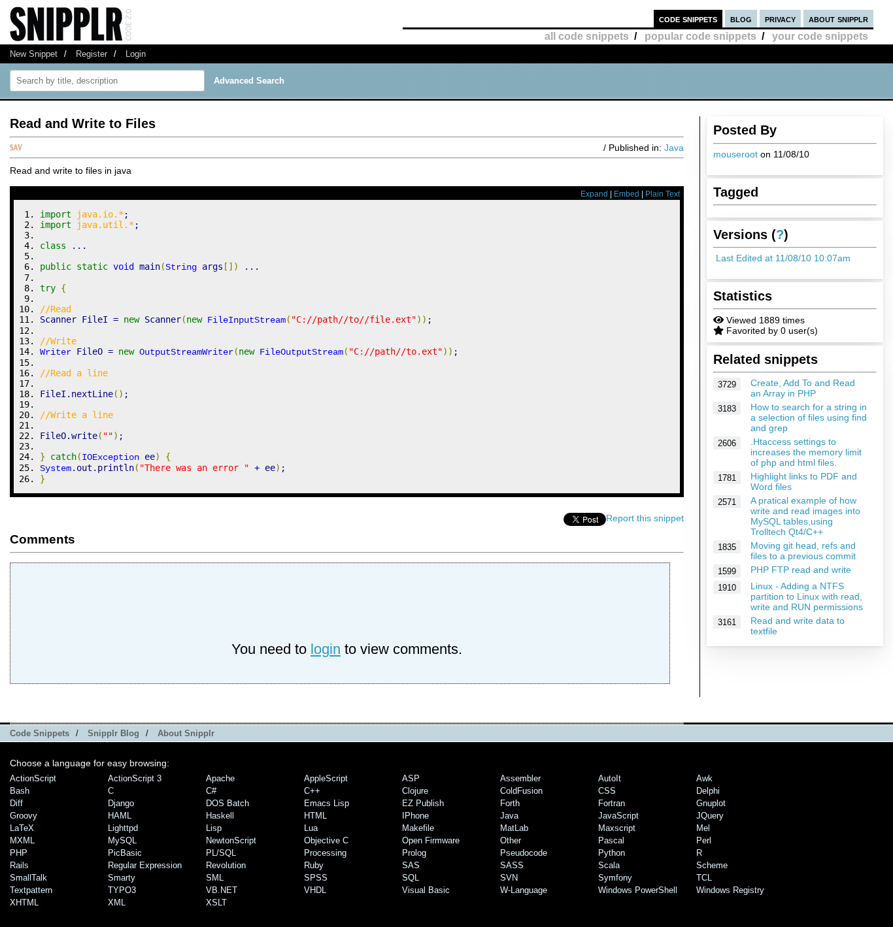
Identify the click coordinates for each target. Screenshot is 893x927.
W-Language (523, 890)
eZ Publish (423, 803)
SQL (410, 878)
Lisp (214, 828)
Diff (16, 803)
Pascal (611, 840)
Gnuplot (711, 803)
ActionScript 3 (134, 778)
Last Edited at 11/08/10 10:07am (783, 258)
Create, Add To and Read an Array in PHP (802, 388)
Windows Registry (730, 890)
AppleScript (326, 778)
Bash (19, 791)
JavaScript (618, 816)
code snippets (688, 18)
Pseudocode (523, 853)
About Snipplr (186, 733)
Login (136, 54)
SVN (509, 878)
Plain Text (662, 194)
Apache (220, 778)
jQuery (710, 816)
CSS (607, 791)
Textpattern (31, 890)
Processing (325, 853)
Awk (704, 778)
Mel (703, 828)
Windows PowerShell (637, 890)
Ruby (314, 865)
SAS (411, 865)
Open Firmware (431, 840)
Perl (703, 840)
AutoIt (609, 778)
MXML (22, 840)
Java (674, 147)
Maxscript (616, 828)
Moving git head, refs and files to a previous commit (803, 550)
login (326, 649)
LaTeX (22, 828)
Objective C (326, 840)
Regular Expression (145, 865)
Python (611, 853)
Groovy (23, 816)
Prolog (414, 853)
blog (741, 18)
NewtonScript (231, 840)
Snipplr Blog (113, 733)
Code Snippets (39, 733)
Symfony (615, 878)
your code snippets (820, 36)
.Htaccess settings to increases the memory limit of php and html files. (806, 452)
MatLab (514, 828)
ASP (411, 778)
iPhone (415, 816)
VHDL (315, 890)
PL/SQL (221, 853)
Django (121, 803)
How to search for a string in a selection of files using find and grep (808, 417)
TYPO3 (122, 890)
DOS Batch (227, 803)
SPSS (316, 878)
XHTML (24, 902)
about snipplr (838, 18)
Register (91, 54)
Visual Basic (426, 890)
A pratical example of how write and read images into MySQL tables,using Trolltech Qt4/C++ (805, 516)
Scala (609, 865)
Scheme (712, 865)
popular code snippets (700, 36)
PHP (18, 853)
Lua (311, 828)
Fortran (611, 803)
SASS (512, 865)
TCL (704, 878)
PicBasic (125, 853)
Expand (594, 194)
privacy (780, 18)
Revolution (226, 865)
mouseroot (735, 154)
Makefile (418, 828)
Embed (626, 194)
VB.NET (221, 890)
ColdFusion (521, 791)
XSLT (216, 902)
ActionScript (33, 778)
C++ (312, 791)
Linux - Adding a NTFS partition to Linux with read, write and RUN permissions (806, 596)
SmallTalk (28, 878)
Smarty (121, 878)
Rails (19, 865)
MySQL (122, 840)
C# (211, 791)
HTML (315, 816)
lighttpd (123, 828)
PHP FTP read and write (800, 569)
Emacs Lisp (326, 803)
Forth (510, 803)
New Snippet (34, 54)
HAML (119, 816)
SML (215, 878)
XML (117, 902)
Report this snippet (645, 518)
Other (510, 840)
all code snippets (587, 36)
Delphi (708, 791)
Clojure (415, 791)
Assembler (520, 778)
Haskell (220, 816)
